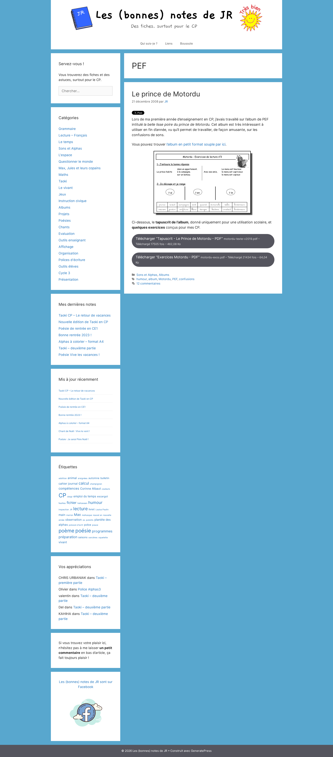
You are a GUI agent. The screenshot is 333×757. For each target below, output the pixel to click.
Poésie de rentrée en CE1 (78, 328)
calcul (84, 483)
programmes (102, 531)
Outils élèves (68, 266)
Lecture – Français (73, 135)
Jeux (62, 194)
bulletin (104, 478)
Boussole (186, 43)
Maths (63, 175)
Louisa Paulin (102, 509)
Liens (168, 43)
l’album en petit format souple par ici (195, 144)
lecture (80, 508)
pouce (95, 525)
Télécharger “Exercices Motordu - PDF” (201, 259)
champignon (96, 484)
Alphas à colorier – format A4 (81, 342)
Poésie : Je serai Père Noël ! (73, 439)
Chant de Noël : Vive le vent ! (74, 431)
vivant (63, 542)
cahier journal (68, 483)
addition (63, 478)
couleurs (106, 489)
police (87, 524)
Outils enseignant (72, 240)
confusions (186, 279)
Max (77, 515)
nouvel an (97, 515)
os (84, 520)
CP (62, 495)
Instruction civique (73, 201)
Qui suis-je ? (148, 43)
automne (93, 478)
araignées (82, 478)
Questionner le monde (76, 161)
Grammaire (67, 129)
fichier (72, 503)
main (62, 515)
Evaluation (67, 234)
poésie (83, 531)
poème (66, 531)
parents (89, 520)
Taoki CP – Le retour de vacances (85, 315)
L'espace (65, 155)
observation (73, 519)
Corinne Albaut (90, 488)
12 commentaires (148, 283)
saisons (82, 537)
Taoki (63, 181)
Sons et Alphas (146, 275)
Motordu (165, 279)
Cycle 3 (64, 273)
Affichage (66, 247)
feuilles (62, 503)
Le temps (66, 142)
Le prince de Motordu (166, 94)
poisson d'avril (76, 525)
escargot (102, 496)
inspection (64, 509)
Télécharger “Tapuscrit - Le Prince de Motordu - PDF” (198, 241)
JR (71, 509)
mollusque (87, 515)
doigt (69, 496)
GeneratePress (201, 751)
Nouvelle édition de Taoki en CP (83, 322)
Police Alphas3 (89, 589)
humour (141, 279)
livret (92, 509)
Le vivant (66, 188)
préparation (68, 537)
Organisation (68, 253)
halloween (82, 503)
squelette (103, 537)
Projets (64, 214)
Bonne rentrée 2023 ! (75, 335)
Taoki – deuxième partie (77, 348)
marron (69, 515)
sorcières (93, 537)
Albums (164, 275)
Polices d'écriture (72, 260)
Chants (64, 227)
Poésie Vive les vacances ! (79, 355)
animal (72, 478)
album (152, 279)
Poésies (65, 220)
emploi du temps (84, 496)
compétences (69, 488)
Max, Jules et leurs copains (80, 168)
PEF (174, 279)
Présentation (68, 279)
